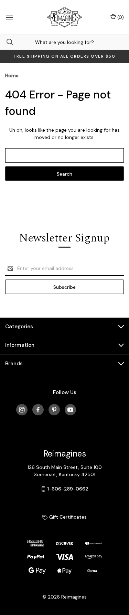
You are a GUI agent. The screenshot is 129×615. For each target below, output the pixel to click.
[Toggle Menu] (9, 17)
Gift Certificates (67, 517)
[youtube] (70, 410)
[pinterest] (54, 410)
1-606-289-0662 (67, 489)
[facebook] (38, 410)
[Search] (6, 42)
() (120, 17)
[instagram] (22, 410)
